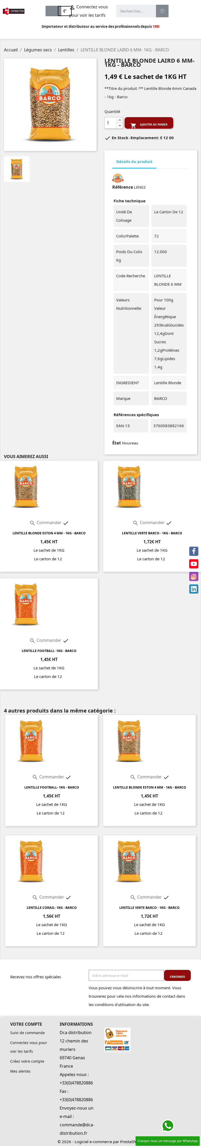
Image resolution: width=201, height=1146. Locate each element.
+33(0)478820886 (76, 1083)
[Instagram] (193, 576)
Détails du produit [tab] (134, 161)
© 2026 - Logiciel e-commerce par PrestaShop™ (101, 1141)
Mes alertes (20, 1071)
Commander (46, 522)
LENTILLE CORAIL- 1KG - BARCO (52, 907)
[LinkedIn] (193, 589)
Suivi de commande (27, 1032)
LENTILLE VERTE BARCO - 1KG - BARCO (152, 533)
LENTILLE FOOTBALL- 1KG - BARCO (49, 651)
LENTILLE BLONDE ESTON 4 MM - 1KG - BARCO (49, 533)
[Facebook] (193, 551)
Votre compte (26, 1024)
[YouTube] (193, 563)
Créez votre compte (27, 1061)
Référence (122, 187)
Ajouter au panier (149, 126)
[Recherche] (162, 11)
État (116, 443)
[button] (53, 11)
